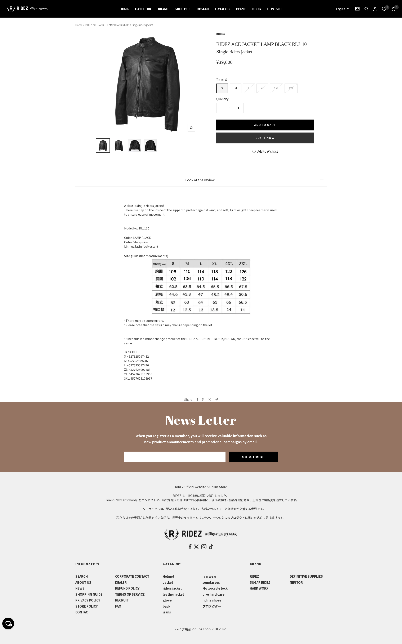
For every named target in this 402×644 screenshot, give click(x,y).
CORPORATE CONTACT (132, 576)
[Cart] (393, 9)
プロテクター (211, 606)
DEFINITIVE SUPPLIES (306, 576)
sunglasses (211, 582)
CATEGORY (143, 9)
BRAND (163, 9)
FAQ (118, 606)
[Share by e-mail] (216, 399)
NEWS (80, 588)
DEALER (203, 9)
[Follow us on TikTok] (211, 547)
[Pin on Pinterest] (203, 399)
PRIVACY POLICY (87, 600)
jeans (167, 612)
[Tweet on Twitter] (209, 399)
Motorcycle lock (215, 588)
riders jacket (172, 588)
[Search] (357, 8)
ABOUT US (182, 9)
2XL (276, 88)
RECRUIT (122, 600)
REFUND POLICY (127, 588)
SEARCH (81, 576)
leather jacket (173, 594)
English (340, 9)
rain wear (209, 576)
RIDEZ (220, 33)
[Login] (375, 9)
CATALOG (222, 9)
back (166, 606)
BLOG (256, 9)
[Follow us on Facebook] (190, 547)
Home (78, 25)
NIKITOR (296, 582)
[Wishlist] (384, 9)
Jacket (168, 582)
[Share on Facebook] (197, 399)
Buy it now (265, 137)
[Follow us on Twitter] (196, 547)
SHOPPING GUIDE (88, 594)
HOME (124, 9)
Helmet (168, 576)
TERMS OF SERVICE (130, 594)
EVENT (241, 9)
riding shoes (211, 600)
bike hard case (213, 594)
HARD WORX (259, 588)
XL (262, 88)
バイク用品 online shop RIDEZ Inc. (201, 628)
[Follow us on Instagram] (203, 547)
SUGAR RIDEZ (260, 582)
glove (167, 600)
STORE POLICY (86, 606)
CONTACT (274, 9)
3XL (291, 88)
